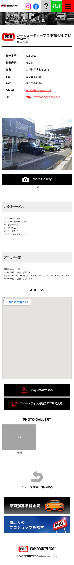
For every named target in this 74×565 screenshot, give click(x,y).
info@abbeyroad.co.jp (38, 90)
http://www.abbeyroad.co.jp (42, 97)
